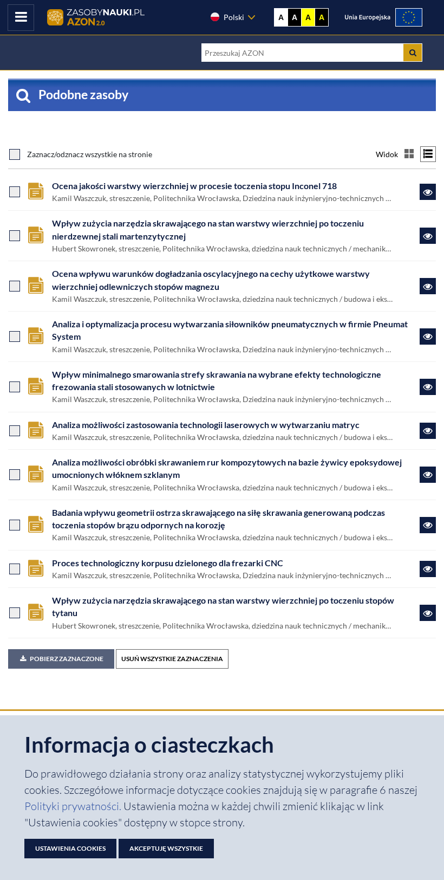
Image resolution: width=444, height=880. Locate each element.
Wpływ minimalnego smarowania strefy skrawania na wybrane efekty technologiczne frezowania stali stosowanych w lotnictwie (216, 381)
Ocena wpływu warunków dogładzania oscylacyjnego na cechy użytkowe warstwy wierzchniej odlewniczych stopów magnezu (211, 280)
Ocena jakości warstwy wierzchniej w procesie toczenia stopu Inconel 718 (194, 186)
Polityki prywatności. (73, 806)
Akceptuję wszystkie (166, 848)
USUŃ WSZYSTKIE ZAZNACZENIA (172, 659)
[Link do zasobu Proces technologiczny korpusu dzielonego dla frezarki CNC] (428, 569)
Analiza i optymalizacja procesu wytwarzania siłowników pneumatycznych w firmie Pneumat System (230, 330)
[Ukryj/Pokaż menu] (21, 17)
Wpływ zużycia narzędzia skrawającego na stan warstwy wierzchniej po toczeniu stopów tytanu (223, 607)
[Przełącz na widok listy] (428, 154)
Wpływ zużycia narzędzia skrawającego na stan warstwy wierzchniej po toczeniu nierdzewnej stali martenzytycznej (208, 229)
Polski (234, 17)
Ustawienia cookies (70, 848)
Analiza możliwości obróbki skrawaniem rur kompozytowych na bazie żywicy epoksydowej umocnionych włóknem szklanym (227, 468)
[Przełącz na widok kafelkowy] (409, 154)
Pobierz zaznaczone (66, 659)
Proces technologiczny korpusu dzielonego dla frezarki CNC (167, 563)
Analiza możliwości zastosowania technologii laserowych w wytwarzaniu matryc (206, 425)
